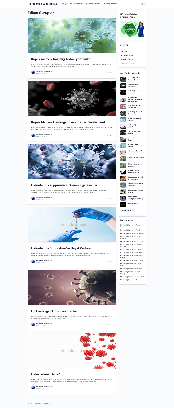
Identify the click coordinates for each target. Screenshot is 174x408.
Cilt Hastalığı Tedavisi (134, 151)
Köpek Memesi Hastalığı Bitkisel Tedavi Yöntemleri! (68, 122)
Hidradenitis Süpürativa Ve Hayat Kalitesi (61, 248)
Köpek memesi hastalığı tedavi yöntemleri (61, 59)
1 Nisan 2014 (40, 388)
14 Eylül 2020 (40, 199)
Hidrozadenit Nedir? (45, 374)
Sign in (142, 4)
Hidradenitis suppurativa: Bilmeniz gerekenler (64, 185)
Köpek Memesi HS (133, 203)
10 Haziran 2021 (41, 73)
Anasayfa (124, 51)
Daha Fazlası (126, 210)
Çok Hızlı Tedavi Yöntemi (135, 157)
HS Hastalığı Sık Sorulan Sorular (54, 311)
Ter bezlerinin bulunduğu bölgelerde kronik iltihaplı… (134, 99)
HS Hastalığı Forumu (127, 55)
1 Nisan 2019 (40, 325)
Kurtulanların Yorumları (128, 63)
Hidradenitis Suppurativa (42, 3)
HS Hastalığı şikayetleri (135, 91)
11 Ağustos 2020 (41, 262)
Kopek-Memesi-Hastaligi (44, 71)
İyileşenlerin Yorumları (127, 59)
